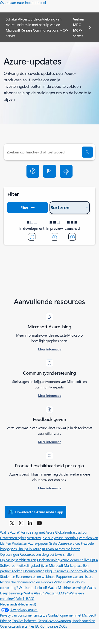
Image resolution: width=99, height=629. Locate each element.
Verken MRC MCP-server (78, 27)
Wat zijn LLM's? (56, 593)
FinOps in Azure (29, 548)
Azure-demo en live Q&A (79, 559)
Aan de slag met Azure (37, 532)
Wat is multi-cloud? (33, 587)
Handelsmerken (83, 620)
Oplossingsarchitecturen (18, 559)
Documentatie (33, 570)
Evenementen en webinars (35, 576)
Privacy (5, 620)
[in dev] (32, 237)
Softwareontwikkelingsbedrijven (24, 565)
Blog (48, 570)
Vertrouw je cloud (40, 537)
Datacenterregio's (13, 537)
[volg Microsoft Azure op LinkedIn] (30, 523)
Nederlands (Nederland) (18, 604)
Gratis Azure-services (64, 543)
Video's (59, 581)
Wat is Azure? (10, 532)
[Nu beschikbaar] (72, 237)
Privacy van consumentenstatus (23, 615)
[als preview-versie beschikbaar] (55, 237)
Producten (19, 543)
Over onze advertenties (17, 626)
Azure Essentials (66, 537)
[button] (32, 171)
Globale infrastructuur (71, 532)
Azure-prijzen (38, 543)
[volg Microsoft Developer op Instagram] (21, 523)
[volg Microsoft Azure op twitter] (12, 523)
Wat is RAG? (25, 598)
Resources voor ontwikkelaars (74, 570)
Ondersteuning (48, 559)
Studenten (7, 576)
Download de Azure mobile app (39, 512)
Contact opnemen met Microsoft (72, 615)
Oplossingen (9, 554)
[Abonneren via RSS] (49, 171)
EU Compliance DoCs (51, 626)
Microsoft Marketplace (65, 565)
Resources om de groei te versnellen (46, 554)
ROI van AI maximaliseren (61, 548)
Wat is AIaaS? (34, 593)
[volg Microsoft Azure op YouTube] (39, 523)
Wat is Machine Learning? (67, 587)
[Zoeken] (87, 152)
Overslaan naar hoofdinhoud (23, 2)
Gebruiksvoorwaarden (54, 620)
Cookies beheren (24, 620)
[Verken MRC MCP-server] (66, 171)
